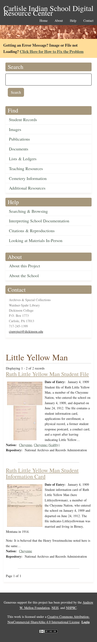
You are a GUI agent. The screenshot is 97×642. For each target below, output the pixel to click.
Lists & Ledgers (22, 158)
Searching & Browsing (28, 211)
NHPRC (71, 607)
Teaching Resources (26, 168)
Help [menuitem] (73, 21)
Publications (19, 139)
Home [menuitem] (44, 21)
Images (15, 129)
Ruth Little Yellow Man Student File (47, 374)
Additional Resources (27, 188)
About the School (24, 275)
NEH (55, 607)
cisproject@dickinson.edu (26, 331)
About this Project (24, 266)
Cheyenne (25, 445)
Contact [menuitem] (88, 21)
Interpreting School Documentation (39, 221)
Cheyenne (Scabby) (47, 445)
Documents (18, 149)
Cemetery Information (28, 178)
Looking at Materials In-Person (35, 240)
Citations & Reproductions (32, 230)
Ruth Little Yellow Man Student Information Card (42, 473)
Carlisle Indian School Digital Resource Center (48, 8)
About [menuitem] (59, 21)
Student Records (23, 119)
